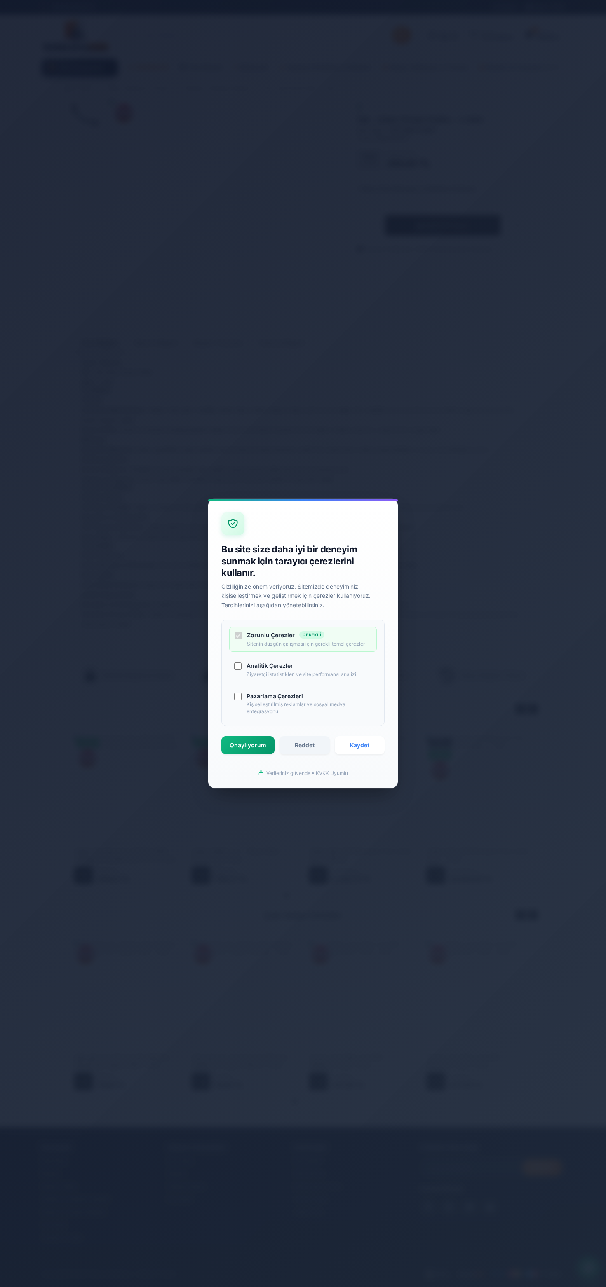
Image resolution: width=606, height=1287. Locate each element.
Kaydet (359, 745)
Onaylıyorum (248, 745)
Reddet (305, 745)
